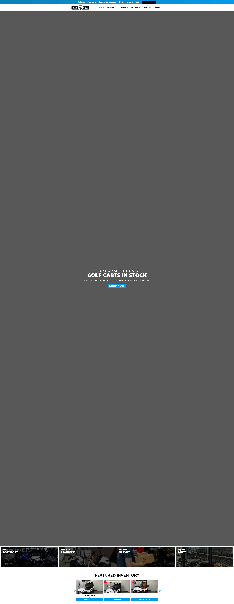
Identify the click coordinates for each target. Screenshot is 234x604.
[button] (149, 2)
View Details (97, 599)
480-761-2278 (90, 2)
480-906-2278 (110, 2)
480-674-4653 (133, 2)
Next (159, 590)
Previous (74, 590)
